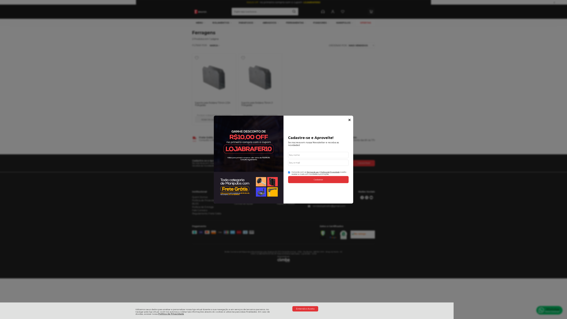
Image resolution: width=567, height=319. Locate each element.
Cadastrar (318, 179)
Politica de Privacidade (329, 172)
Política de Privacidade (171, 314)
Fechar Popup (349, 119)
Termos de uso (313, 172)
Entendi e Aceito (305, 308)
